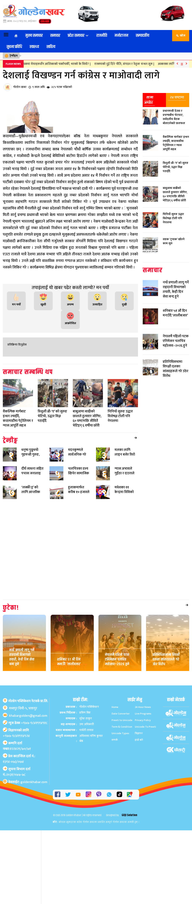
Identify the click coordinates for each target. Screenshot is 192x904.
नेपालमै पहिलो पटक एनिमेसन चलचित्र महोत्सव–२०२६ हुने (117, 658)
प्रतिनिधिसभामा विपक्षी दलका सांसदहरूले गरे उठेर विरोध (166, 658)
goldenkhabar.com (33, 778)
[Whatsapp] (109, 791)
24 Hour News (143, 703)
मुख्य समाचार (34, 35)
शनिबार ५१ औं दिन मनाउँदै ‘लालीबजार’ (69, 661)
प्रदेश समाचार (76, 35)
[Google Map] (130, 790)
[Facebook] (57, 790)
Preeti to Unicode (122, 716)
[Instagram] (88, 790)
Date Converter (121, 710)
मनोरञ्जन (121, 35)
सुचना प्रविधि (14, 47)
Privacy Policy (143, 716)
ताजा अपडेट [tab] (148, 99)
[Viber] (99, 790)
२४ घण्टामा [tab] (177, 97)
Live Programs (143, 710)
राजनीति (101, 35)
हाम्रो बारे (139, 736)
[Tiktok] (119, 790)
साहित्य (50, 47)
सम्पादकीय (142, 35)
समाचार (55, 35)
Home (115, 703)
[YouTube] (78, 791)
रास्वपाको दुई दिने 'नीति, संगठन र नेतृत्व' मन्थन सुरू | (118, 64)
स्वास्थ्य (34, 47)
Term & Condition (122, 723)
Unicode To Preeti (145, 723)
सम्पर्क (115, 736)
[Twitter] (68, 791)
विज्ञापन (139, 729)
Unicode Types (120, 729)
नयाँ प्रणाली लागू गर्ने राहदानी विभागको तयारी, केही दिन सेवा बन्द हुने (21, 656)
